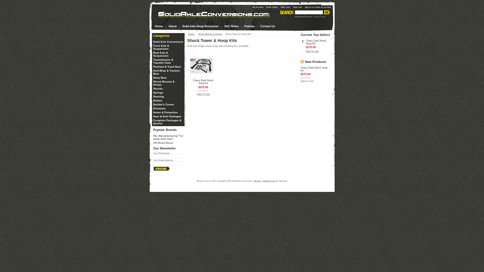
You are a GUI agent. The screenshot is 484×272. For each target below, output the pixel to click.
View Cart (297, 7)
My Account (257, 7)
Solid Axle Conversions (168, 41)
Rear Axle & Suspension (161, 54)
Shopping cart (269, 181)
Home (191, 34)
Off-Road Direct (163, 142)
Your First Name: (161, 153)
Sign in (308, 7)
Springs (158, 92)
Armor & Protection (165, 112)
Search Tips (319, 16)
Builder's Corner (163, 104)
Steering (158, 96)
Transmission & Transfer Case (163, 61)
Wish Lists (285, 7)
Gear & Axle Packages (167, 116)
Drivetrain (159, 108)
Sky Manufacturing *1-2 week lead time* (168, 137)
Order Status (272, 7)
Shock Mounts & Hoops (210, 34)
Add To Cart (203, 94)
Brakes (157, 100)
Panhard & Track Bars (167, 66)
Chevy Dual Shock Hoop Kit (203, 82)
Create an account (322, 7)
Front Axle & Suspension (161, 47)
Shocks (158, 88)
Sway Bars (160, 77)
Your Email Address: (163, 160)
